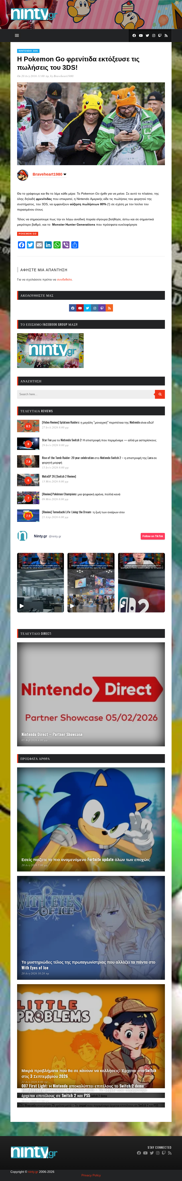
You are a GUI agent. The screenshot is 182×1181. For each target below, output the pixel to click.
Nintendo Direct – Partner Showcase (52, 734)
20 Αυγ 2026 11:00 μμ (35, 1101)
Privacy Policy (91, 1175)
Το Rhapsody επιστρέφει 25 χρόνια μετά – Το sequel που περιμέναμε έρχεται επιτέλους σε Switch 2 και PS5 (84, 1092)
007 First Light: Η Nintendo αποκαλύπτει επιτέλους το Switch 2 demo (83, 1086)
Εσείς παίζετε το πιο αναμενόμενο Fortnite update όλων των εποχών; (86, 859)
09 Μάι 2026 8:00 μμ (55, 499)
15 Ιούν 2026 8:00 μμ (55, 467)
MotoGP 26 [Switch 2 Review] (59, 476)
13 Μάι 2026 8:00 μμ (55, 481)
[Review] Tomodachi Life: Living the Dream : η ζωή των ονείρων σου (83, 511)
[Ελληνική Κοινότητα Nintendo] (34, 20)
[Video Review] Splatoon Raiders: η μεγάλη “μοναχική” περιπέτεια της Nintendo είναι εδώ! (97, 422)
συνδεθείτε (64, 279)
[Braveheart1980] (22, 179)
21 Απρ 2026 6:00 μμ (55, 517)
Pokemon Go (28, 233)
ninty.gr (33, 1171)
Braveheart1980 (63, 76)
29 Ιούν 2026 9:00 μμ (55, 445)
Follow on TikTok (152, 536)
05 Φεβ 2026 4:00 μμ (34, 740)
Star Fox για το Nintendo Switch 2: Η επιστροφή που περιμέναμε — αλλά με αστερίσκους (99, 440)
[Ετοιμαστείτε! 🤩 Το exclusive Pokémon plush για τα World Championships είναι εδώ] (90, 582)
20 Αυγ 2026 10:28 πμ (35, 973)
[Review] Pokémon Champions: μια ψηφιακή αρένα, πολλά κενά (81, 494)
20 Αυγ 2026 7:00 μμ (34, 865)
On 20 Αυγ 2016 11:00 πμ (33, 76)
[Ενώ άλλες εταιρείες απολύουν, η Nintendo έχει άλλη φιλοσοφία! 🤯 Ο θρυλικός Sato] (40, 582)
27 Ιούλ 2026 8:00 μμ (55, 427)
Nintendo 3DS (28, 51)
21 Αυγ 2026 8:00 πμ (34, 1082)
